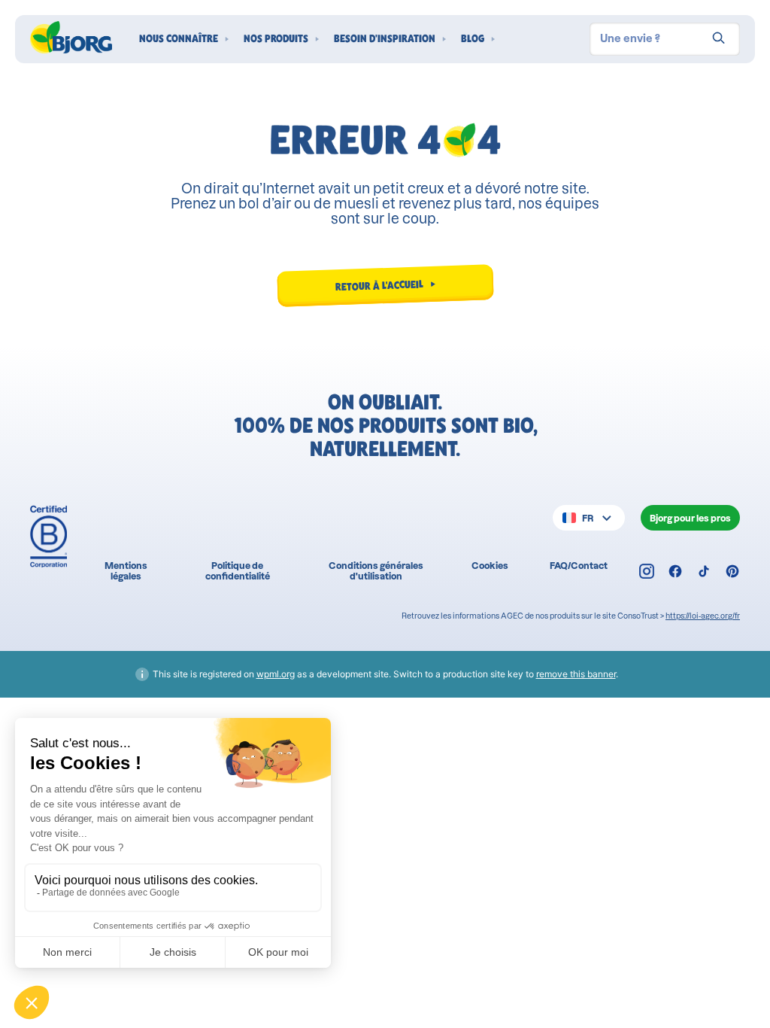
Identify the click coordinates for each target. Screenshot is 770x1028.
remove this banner (576, 674)
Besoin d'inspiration (384, 38)
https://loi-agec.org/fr (702, 616)
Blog (472, 38)
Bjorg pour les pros (690, 518)
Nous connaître (178, 38)
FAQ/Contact (579, 565)
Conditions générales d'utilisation (376, 570)
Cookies (489, 565)
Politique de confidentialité (237, 570)
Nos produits (276, 38)
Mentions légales (126, 570)
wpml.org (275, 674)
